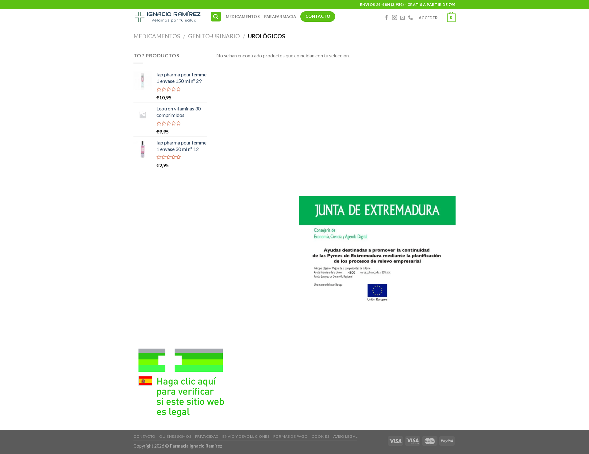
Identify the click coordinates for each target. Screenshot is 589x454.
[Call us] (410, 18)
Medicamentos (243, 16)
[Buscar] (216, 17)
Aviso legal (345, 436)
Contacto (144, 436)
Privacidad (207, 436)
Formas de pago (290, 436)
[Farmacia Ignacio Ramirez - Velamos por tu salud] (167, 16)
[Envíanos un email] (402, 18)
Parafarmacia (280, 16)
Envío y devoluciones (245, 436)
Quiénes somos (175, 436)
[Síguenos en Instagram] (394, 18)
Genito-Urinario (214, 36)
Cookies (320, 436)
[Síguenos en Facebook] (386, 18)
